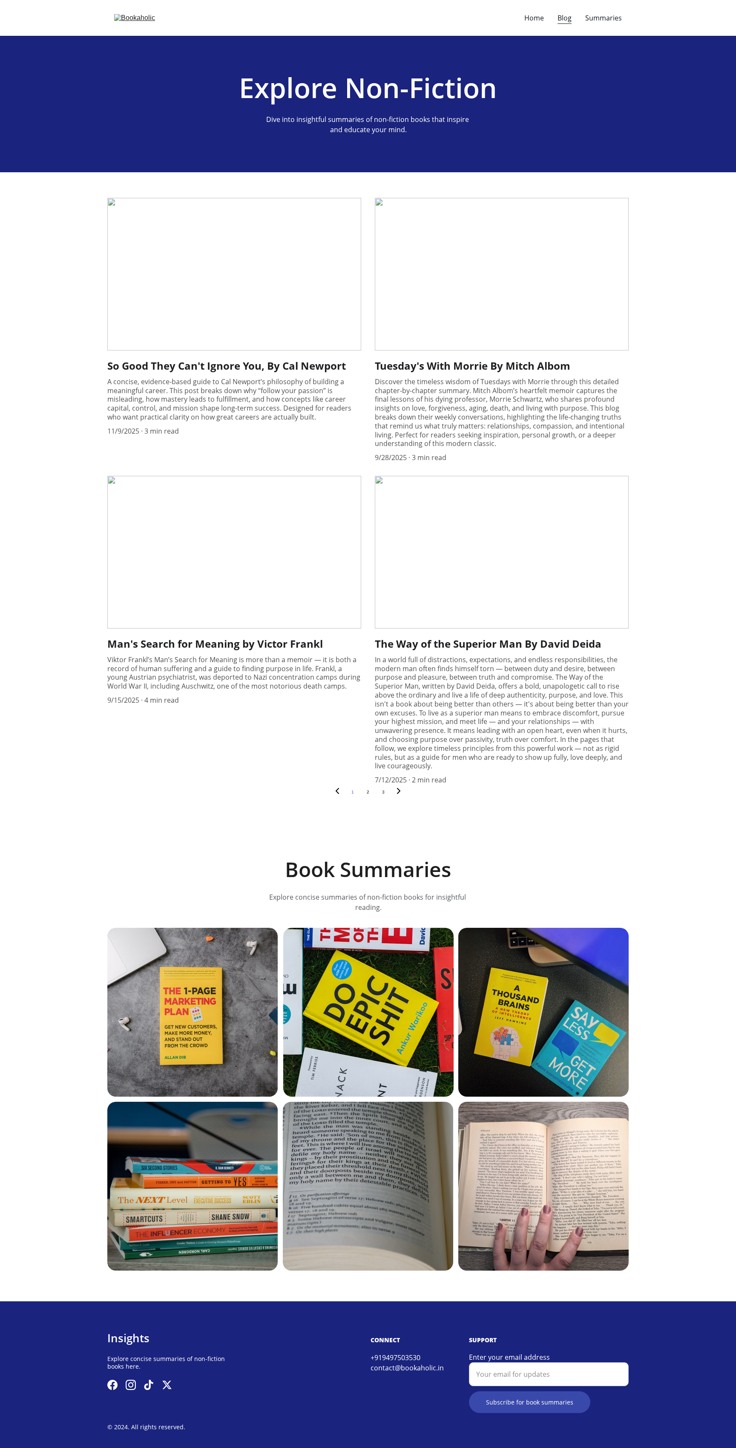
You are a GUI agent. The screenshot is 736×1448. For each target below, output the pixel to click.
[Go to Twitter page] (167, 1385)
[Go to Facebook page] (112, 1385)
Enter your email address (509, 1357)
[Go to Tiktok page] (149, 1385)
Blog (565, 18)
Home (534, 18)
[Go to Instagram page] (131, 1385)
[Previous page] (337, 792)
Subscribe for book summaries (529, 1402)
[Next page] (398, 792)
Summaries (603, 18)
